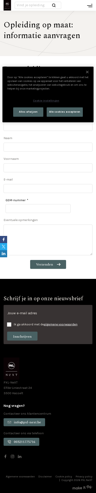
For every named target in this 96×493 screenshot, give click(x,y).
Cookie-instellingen (46, 100)
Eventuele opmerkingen (21, 220)
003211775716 (24, 441)
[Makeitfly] (82, 487)
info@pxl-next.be (27, 422)
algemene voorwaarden (60, 324)
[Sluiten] (87, 72)
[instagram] (12, 456)
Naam (8, 138)
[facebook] (5, 456)
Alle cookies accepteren (64, 112)
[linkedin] (19, 456)
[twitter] (3, 246)
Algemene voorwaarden (20, 476)
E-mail (8, 179)
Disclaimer (45, 476)
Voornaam (11, 159)
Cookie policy (63, 476)
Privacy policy (84, 476)
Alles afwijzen (28, 112)
